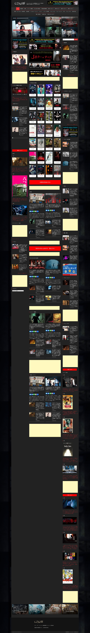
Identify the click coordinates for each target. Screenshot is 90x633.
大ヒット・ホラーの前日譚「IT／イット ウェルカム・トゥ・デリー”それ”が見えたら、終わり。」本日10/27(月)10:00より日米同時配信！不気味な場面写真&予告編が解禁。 (40, 299)
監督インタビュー (63, 8)
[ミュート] (24, 94)
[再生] (13, 94)
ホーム (18, 8)
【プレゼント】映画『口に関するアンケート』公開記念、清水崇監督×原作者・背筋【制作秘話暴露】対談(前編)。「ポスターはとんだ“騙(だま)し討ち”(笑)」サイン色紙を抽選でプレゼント (74, 239)
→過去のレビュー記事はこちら (19, 273)
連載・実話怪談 (38, 14)
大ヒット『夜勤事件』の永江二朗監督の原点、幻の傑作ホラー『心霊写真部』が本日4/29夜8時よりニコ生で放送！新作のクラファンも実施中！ (36, 272)
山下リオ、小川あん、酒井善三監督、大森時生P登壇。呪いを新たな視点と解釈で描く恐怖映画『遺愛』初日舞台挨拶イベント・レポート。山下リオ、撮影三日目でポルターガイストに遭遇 (73, 59)
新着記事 (21, 8)
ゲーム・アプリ (68, 11)
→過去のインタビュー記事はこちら (70, 124)
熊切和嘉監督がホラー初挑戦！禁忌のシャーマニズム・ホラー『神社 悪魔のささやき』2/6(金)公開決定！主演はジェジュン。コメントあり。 (70, 390)
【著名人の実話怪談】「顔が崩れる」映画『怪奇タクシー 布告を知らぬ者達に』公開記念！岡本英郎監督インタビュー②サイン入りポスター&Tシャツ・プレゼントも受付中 (74, 303)
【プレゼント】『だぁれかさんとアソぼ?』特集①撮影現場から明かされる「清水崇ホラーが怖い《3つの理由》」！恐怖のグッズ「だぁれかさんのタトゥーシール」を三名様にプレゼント (23, 120)
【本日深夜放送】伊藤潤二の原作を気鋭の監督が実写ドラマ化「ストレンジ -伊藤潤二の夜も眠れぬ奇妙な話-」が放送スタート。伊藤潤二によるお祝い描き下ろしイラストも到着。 (74, 145)
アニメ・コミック (59, 11)
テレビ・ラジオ (52, 11)
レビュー (40, 11)
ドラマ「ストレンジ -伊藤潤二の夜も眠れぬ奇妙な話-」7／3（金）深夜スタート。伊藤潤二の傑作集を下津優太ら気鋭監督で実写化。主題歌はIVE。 (74, 155)
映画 (25, 8)
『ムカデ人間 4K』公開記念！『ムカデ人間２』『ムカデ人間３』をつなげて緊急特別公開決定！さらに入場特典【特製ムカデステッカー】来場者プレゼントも (28, 33)
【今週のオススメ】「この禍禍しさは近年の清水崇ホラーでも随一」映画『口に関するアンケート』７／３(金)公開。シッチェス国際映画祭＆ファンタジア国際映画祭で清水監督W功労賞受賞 (23, 248)
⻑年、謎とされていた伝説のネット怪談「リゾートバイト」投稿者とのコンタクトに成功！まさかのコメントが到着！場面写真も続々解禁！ (70, 512)
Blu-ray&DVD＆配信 (37, 8)
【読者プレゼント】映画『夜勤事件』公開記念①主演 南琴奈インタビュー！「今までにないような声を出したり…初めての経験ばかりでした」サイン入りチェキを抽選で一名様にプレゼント (73, 339)
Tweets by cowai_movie (15, 238)
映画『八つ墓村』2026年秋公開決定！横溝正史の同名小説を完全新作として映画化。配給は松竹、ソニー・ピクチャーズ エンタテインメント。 (74, 258)
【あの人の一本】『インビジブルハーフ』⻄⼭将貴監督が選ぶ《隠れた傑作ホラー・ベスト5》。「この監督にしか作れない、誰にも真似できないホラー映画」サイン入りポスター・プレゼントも (56, 406)
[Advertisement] (19, 77)
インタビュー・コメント (34, 11)
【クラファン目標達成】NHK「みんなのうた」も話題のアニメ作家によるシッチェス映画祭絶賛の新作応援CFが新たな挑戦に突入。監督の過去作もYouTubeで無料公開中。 (40, 353)
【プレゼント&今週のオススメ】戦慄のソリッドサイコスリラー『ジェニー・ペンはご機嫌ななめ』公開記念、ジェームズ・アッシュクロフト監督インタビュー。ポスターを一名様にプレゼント (23, 258)
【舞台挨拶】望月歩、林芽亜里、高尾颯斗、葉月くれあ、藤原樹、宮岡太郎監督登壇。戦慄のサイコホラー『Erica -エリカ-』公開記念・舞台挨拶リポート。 (74, 68)
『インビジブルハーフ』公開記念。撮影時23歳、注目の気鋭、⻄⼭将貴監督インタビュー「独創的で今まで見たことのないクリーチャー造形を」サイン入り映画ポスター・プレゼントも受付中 (40, 416)
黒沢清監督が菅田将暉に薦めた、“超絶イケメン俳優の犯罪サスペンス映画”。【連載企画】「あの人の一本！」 (56, 298)
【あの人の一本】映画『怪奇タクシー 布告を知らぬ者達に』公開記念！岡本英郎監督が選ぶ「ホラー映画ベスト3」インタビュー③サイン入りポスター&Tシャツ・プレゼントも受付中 (74, 294)
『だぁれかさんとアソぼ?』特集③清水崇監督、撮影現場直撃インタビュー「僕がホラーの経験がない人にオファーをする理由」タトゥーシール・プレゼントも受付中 (69, 33)
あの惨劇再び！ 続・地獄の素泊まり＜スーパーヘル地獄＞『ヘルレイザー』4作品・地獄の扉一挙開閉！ (56, 287)
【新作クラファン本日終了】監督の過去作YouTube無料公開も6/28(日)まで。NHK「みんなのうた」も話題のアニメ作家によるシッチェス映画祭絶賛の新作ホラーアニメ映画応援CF (56, 343)
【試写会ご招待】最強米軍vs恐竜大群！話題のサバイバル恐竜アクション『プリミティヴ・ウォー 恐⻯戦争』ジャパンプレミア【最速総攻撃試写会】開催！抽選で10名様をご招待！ (40, 343)
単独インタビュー (50, 8)
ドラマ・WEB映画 (46, 11)
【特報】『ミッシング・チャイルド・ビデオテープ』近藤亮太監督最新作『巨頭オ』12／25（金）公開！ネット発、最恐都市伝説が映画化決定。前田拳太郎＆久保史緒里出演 (69, 23)
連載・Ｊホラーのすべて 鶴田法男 (19, 11)
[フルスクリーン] (26, 94)
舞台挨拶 (27, 11)
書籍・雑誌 (74, 11)
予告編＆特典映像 (44, 8)
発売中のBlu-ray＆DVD (51, 14)
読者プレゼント (57, 8)
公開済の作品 (44, 14)
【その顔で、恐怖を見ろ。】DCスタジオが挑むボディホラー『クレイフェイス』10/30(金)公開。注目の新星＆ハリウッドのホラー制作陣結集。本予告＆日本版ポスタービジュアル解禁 (74, 284)
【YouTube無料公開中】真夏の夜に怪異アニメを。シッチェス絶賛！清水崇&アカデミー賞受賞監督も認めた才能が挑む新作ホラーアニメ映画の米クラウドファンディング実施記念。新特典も (53, 33)
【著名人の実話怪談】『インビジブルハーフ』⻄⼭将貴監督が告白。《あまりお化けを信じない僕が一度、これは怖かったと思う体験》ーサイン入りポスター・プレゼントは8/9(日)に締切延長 (40, 406)
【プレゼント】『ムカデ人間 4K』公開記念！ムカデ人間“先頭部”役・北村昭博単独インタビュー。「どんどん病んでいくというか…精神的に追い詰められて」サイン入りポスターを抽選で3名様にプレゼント (53, 22)
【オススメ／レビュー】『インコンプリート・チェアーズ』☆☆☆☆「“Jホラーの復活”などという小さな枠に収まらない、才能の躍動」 (23, 267)
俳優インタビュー (70, 8)
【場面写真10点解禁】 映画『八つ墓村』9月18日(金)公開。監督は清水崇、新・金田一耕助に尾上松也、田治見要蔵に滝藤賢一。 (19, 199)
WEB (64, 11)
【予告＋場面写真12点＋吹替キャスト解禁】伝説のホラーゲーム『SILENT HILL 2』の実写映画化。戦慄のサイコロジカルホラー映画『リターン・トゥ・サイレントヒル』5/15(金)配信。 (53, 272)
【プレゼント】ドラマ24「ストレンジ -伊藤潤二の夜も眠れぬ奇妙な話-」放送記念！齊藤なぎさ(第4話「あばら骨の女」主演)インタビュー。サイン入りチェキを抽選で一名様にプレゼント (23, 131)
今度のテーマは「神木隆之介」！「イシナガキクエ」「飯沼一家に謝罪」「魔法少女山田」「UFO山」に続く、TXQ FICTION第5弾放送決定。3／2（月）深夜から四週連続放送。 (73, 192)
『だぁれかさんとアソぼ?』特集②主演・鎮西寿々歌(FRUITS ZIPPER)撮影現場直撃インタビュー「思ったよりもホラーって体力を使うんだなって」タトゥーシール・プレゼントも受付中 (40, 233)
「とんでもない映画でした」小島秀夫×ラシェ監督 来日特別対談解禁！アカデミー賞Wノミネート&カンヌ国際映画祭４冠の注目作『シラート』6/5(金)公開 (74, 329)
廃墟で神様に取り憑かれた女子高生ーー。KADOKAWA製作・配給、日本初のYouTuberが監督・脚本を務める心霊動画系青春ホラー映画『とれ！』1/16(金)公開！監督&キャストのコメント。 (73, 212)
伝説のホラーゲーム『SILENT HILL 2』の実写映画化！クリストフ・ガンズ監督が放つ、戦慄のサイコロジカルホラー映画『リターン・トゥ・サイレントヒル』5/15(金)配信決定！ (40, 289)
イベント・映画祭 (30, 8)
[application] (19, 91)
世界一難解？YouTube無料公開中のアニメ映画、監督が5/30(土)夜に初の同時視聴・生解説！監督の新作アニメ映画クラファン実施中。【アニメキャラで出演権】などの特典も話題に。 (56, 353)
